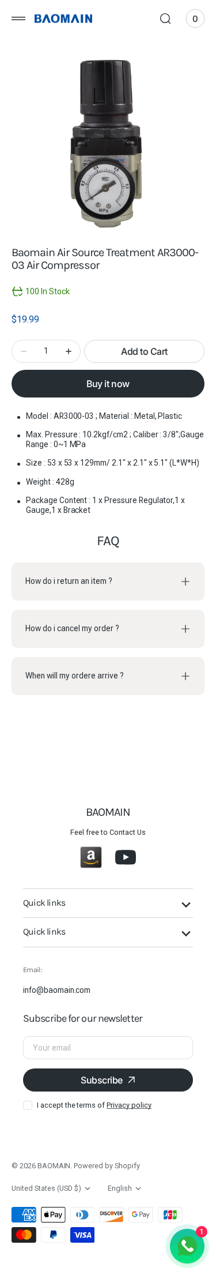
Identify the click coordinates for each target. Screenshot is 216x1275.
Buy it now (107, 383)
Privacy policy (129, 1105)
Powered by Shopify (106, 1165)
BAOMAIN (54, 1165)
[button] (18, 18)
